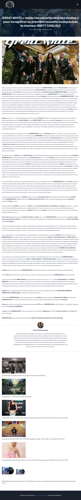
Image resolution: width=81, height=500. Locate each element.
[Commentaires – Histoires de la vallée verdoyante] (40, 387)
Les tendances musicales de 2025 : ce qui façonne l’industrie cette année (23, 375)
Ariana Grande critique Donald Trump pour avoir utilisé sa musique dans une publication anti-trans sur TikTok (35, 460)
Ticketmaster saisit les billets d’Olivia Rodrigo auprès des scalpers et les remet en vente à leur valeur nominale (35, 418)
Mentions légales (41, 495)
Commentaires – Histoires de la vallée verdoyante (16, 396)
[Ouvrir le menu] (77, 4)
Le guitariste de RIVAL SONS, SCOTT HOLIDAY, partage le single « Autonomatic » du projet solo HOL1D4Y (33, 439)
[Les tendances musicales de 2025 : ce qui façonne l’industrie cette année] (40, 366)
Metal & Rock (40, 14)
